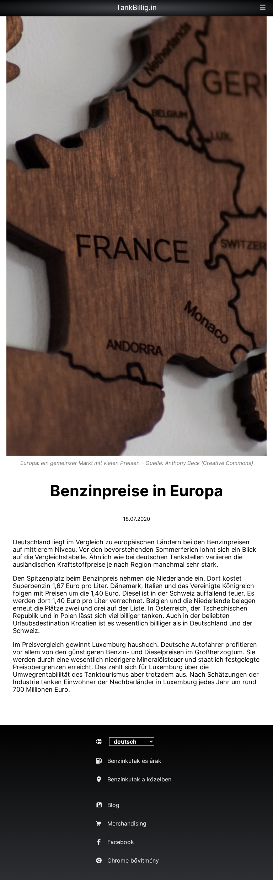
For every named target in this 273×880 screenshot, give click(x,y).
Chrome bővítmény (133, 860)
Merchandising (126, 823)
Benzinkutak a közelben (139, 779)
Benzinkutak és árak (134, 760)
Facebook (120, 841)
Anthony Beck (182, 463)
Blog (113, 804)
